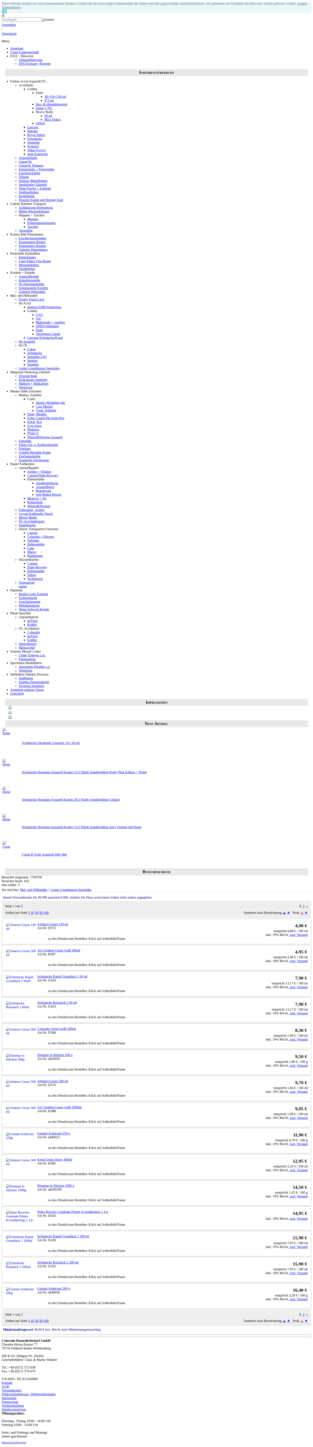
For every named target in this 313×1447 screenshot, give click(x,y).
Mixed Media (28, 517)
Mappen (32, 219)
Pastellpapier (27, 525)
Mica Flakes (52, 119)
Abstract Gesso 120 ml (52, 924)
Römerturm (35, 502)
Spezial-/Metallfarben (33, 181)
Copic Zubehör (46, 410)
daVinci (32, 621)
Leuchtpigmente (29, 602)
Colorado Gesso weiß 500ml (56, 1029)
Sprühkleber (27, 269)
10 (32, 912)
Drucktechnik (28, 376)
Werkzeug (25, 387)
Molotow (33, 429)
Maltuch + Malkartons (34, 383)
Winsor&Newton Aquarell (45, 437)
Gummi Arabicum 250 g (53, 1133)
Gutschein (17, 693)
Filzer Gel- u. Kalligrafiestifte (38, 445)
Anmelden (9, 25)
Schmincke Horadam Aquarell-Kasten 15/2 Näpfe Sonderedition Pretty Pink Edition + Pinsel (84, 772)
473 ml (49, 100)
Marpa (31, 552)
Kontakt (7, 1383)
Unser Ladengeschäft (24, 52)
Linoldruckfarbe (29, 173)
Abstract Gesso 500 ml (52, 1081)
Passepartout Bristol (32, 242)
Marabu (32, 131)
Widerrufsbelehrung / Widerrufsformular (29, 1394)
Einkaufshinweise (31, 60)
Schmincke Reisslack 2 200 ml (58, 1262)
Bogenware (43, 491)
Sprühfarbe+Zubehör (33, 184)
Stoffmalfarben (29, 192)
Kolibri (32, 624)
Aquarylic (25, 161)
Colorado (33, 632)
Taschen (32, 227)
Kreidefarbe (27, 196)
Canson (32, 533)
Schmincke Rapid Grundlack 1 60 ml (62, 976)
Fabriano (33, 540)
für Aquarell (27, 341)
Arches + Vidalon (39, 471)
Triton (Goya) (36, 150)
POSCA (33, 433)
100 (46, 912)
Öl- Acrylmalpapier (32, 521)
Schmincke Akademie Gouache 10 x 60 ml (51, 743)
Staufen (32, 360)
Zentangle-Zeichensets (34, 460)
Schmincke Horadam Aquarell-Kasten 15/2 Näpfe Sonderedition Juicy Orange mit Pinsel (81, 827)
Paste (39, 330)
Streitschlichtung (13, 1405)
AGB (5, 1386)
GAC (39, 315)
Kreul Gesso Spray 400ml (54, 1159)
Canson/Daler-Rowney (42, 475)
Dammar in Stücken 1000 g (55, 1185)
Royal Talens (36, 135)
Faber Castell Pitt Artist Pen (45, 418)
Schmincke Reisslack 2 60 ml (57, 1002)
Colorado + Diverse (40, 536)
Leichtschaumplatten (32, 238)
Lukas (31, 349)
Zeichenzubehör (29, 456)
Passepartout (27, 659)
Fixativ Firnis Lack (31, 299)
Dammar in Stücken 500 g (55, 1055)
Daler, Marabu (37, 414)
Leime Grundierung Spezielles (39, 368)
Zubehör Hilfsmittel (32, 292)
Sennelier (33, 142)
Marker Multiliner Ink (50, 403)
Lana (30, 548)
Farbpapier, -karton (31, 510)
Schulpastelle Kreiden (33, 288)
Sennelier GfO (37, 357)
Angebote (16, 48)
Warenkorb (9, 34)
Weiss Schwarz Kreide (34, 609)
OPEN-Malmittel (47, 326)
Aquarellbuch (45, 487)
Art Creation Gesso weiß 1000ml (59, 1107)
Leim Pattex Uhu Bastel (35, 261)
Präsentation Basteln (32, 246)
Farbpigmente (28, 598)
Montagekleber (29, 265)
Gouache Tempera (31, 165)
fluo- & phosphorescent (51, 104)
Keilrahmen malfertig (33, 380)
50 (41, 912)
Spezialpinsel (27, 644)
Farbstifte (25, 441)
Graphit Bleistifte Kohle (35, 452)
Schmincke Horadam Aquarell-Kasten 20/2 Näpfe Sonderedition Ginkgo (71, 799)
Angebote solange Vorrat (27, 690)
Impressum (9, 1398)
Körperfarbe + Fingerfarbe (36, 169)
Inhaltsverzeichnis (14, 1409)
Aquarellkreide (29, 276)
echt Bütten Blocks (48, 494)
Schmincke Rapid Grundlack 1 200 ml (63, 1236)
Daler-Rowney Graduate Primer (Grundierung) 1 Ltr (72, 1212)
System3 (33, 146)
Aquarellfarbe (28, 158)
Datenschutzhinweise (14, 1442)
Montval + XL (37, 498)
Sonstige (33, 364)
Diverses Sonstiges (31, 686)
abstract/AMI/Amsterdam (44, 307)
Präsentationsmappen (41, 223)
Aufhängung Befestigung (36, 207)
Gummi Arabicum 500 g (53, 1288)
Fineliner (25, 448)
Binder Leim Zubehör (33, 594)
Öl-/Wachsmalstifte (31, 284)
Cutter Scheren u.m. (32, 655)
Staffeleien (26, 678)
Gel (38, 318)
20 (36, 912)
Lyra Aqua (34, 425)
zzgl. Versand (299, 935)
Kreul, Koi (34, 422)
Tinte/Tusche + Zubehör (35, 188)
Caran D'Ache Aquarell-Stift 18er (44, 854)
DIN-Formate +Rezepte (35, 63)
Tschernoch (35, 579)
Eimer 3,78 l (44, 108)
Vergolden (26, 230)
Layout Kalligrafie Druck (36, 513)
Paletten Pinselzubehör (34, 682)
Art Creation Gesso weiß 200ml (58, 950)
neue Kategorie (37, 154)
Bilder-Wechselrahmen (34, 211)
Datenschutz (10, 1402)
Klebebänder (27, 257)
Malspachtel (27, 647)
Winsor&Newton (38, 506)
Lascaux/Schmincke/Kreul (45, 337)
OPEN (40, 123)
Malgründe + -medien (50, 322)
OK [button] (4, 11)
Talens (31, 575)
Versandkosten (11, 1390)
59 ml (48, 116)
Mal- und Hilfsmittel (33, 890)
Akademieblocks (47, 483)
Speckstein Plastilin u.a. (34, 667)
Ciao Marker (44, 406)
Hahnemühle (36, 544)
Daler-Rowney (37, 567)
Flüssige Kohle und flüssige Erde (41, 200)
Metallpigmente (29, 605)
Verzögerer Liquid (48, 334)
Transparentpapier (26, 584)
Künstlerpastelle (29, 280)
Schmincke (34, 139)
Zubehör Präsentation (33, 249)
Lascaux (33, 127)
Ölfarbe (24, 177)
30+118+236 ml (55, 96)
